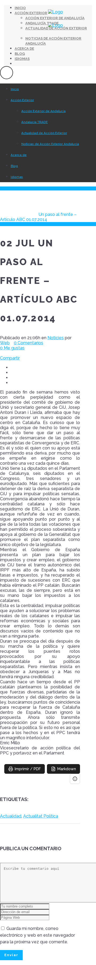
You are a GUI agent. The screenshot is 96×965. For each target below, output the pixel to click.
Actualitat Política (40, 816)
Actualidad (10, 816)
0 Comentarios (28, 342)
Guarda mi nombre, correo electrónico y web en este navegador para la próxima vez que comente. (37, 935)
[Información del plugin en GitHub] (75, 779)
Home (6, 214)
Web (5, 342)
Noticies (25, 214)
